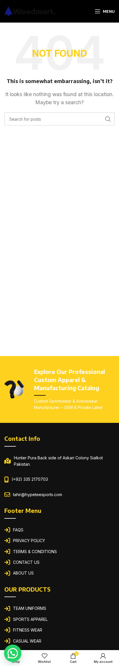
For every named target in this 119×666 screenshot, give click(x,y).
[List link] (59, 530)
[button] (12, 653)
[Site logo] (30, 11)
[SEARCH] (108, 119)
